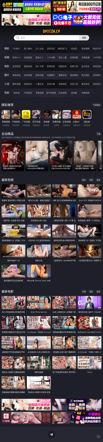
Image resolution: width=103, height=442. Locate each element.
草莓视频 (40, 92)
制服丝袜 (63, 66)
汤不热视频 (51, 92)
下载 (98, 134)
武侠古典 (51, 84)
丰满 (84, 291)
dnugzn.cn (51, 31)
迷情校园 (63, 84)
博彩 (6, 48)
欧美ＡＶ (40, 57)
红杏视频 (63, 92)
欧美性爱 (51, 66)
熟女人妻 (63, 57)
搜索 (84, 37)
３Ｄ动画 (51, 57)
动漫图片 (51, 75)
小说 (6, 84)
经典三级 (74, 66)
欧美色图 (40, 75)
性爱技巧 (97, 84)
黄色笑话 (85, 84)
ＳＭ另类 (97, 57)
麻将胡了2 (62, 48)
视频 (6, 57)
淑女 (91, 291)
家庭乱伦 (28, 84)
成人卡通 (40, 66)
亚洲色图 (28, 75)
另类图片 (97, 75)
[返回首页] (98, 436)
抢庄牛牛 (97, 48)
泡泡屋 (74, 92)
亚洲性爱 (17, 66)
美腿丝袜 (63, 75)
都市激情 (17, 84)
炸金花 (74, 48)
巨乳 (91, 180)
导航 (6, 92)
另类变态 (97, 66)
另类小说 (74, 84)
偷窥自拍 (17, 75)
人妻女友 (40, 84)
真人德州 (28, 48)
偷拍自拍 (28, 66)
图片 (6, 75)
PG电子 (16, 48)
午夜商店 (28, 92)
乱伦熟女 (85, 66)
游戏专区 (51, 48)
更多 (98, 180)
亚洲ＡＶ (17, 57)
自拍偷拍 (28, 57)
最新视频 (8, 180)
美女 (84, 180)
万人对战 (40, 48)
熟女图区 (85, 75)
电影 (6, 66)
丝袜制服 (74, 57)
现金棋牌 (85, 48)
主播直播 (85, 57)
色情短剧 (85, 92)
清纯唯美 (74, 75)
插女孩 (17, 92)
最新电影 (8, 291)
